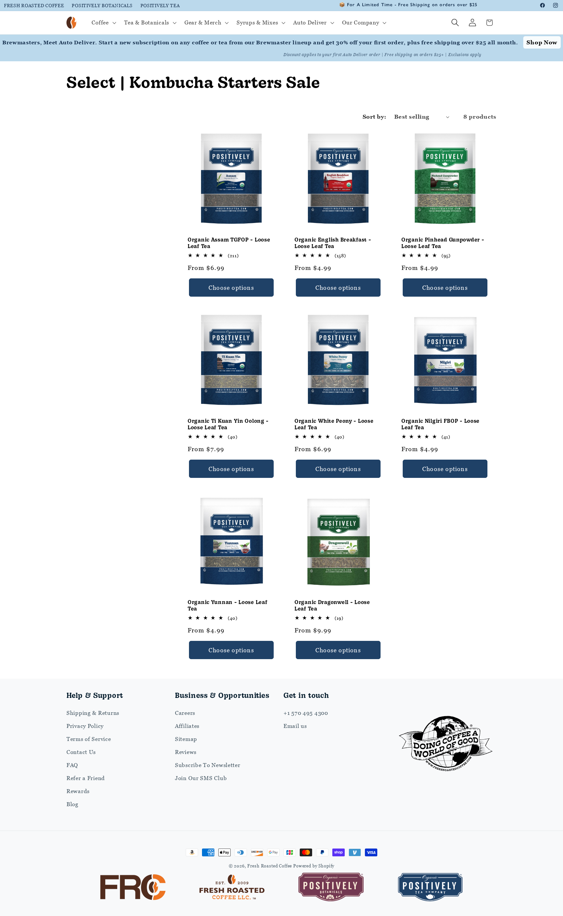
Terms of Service (88, 739)
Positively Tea (160, 5)
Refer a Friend (85, 778)
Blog (72, 804)
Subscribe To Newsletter (207, 765)
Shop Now (542, 42)
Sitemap (186, 739)
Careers (185, 713)
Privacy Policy (85, 726)
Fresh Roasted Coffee (34, 5)
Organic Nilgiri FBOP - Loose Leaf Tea (440, 424)
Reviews (185, 752)
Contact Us (81, 752)
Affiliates (187, 726)
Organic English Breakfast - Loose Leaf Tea (333, 242)
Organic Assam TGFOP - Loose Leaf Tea (229, 242)
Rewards (78, 791)
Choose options (231, 287)
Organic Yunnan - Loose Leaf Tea (227, 605)
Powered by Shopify (313, 865)
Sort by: (374, 116)
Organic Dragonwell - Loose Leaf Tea (332, 605)
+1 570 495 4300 (305, 713)
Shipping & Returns (92, 713)
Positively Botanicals (102, 5)
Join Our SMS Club (201, 778)
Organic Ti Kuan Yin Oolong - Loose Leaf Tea (228, 424)
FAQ (72, 765)
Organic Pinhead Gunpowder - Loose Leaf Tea (442, 242)
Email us (295, 726)
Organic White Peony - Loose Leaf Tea (334, 424)
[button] (103, 23)
